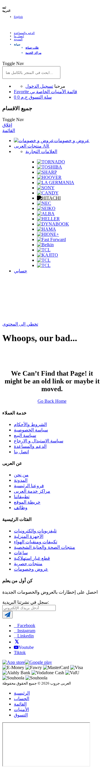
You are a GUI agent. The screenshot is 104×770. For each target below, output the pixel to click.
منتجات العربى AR (31, 146)
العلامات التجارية (41, 151)
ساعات (21, 552)
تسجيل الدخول (39, 86)
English (18, 16)
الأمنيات (21, 709)
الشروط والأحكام (30, 424)
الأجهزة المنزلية (28, 536)
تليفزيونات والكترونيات (35, 530)
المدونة (18, 39)
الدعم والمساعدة (24, 33)
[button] (58, 44)
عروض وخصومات (31, 569)
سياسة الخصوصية (31, 429)
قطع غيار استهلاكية (32, 558)
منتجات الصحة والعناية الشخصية (44, 547)
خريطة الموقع (27, 502)
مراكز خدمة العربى (32, 491)
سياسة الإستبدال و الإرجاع (38, 440)
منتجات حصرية (28, 563)
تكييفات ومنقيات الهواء (35, 541)
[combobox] (31, 72)
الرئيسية (22, 693)
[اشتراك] (7, 614)
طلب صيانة (32, 47)
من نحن (21, 474)
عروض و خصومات (72, 140)
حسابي (20, 270)
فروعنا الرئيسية (29, 485)
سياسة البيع (25, 435)
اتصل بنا (19, 36)
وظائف (20, 507)
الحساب (21, 698)
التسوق (21, 714)
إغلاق (7, 125)
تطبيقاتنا (21, 496)
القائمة (8, 130)
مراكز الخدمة (33, 52)
